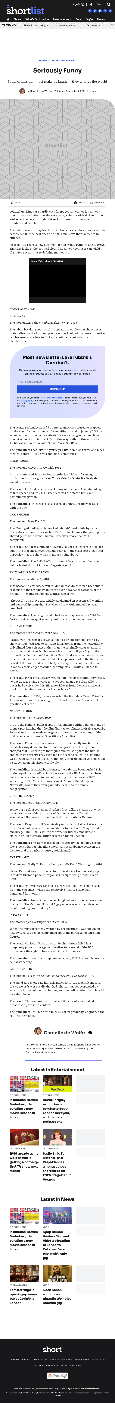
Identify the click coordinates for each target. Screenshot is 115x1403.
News (17, 19)
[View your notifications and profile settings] (91, 4)
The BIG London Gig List (36, 25)
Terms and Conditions (61, 1360)
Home (43, 60)
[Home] (8, 20)
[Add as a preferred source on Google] (57, 1376)
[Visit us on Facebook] (105, 11)
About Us (14, 1360)
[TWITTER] (90, 1033)
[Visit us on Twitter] (110, 11)
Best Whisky (93, 25)
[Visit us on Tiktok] (95, 11)
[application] (57, 281)
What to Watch (68, 25)
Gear (79, 19)
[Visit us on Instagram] (90, 11)
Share (17, 202)
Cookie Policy (99, 1360)
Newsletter (99, 202)
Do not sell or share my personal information (57, 1365)
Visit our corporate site (90, 1389)
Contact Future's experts (34, 1360)
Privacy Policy (82, 1360)
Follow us (82, 202)
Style (89, 19)
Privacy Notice (27, 400)
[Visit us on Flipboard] (100, 11)
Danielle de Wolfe (41, 91)
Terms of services (54, 398)
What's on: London (37, 19)
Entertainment (62, 19)
